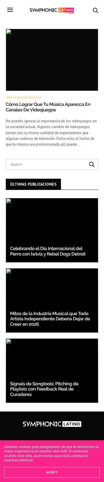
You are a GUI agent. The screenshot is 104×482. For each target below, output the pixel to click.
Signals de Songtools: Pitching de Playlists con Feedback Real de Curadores (44, 389)
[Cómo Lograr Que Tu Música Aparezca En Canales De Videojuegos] (52, 60)
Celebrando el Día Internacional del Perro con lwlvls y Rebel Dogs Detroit (48, 251)
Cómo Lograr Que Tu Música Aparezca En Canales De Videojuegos (48, 107)
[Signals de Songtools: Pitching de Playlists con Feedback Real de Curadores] (52, 370)
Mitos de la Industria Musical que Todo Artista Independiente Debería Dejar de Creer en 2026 (50, 319)
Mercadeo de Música (23, 97)
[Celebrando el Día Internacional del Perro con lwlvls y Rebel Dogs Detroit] (52, 230)
